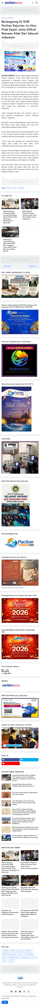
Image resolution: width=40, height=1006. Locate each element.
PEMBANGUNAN (14, 957)
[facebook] (11, 759)
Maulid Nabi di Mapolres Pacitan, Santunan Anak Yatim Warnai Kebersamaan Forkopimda (29, 215)
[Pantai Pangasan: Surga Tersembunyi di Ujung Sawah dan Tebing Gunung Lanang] (6, 838)
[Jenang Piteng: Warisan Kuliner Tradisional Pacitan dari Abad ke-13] (6, 786)
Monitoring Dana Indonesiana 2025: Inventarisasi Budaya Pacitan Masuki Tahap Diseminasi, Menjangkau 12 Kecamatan (10, 217)
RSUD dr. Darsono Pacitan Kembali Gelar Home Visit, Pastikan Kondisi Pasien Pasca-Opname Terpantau (10, 934)
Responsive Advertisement (20, 10)
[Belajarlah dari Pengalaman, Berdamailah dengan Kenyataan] (10, 903)
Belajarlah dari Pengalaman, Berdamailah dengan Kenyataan (10, 912)
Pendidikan (25, 957)
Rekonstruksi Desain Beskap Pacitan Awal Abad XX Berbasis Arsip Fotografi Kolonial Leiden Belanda (25, 829)
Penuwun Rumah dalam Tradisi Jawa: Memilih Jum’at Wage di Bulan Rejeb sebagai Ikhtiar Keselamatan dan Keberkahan (23, 820)
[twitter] (29, 759)
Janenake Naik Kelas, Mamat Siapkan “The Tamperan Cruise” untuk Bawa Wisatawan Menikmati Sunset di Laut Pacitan (24, 777)
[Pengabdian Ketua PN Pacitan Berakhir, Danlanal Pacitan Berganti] (29, 880)
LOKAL (13, 188)
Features (21, 950)
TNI (4, 961)
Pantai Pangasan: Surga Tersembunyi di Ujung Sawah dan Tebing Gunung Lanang (25, 836)
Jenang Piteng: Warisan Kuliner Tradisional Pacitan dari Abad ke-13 (23, 785)
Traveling (10, 961)
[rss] (28, 991)
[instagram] (24, 991)
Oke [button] (5, 1002)
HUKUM (29, 950)
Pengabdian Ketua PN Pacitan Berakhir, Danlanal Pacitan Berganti (29, 889)
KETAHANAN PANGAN (9, 954)
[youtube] (11, 763)
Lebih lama (32, 266)
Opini (4, 957)
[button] (2, 2)
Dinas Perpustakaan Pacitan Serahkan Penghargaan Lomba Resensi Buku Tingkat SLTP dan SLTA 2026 (29, 935)
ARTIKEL (5, 950)
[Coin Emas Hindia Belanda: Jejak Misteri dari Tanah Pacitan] (6, 795)
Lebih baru (7, 266)
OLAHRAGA (20, 188)
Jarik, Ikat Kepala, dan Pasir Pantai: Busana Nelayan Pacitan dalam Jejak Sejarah (23, 802)
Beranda (4, 18)
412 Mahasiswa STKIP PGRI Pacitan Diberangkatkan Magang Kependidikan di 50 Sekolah (29, 913)
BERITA (10, 18)
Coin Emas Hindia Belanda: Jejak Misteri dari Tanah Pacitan (24, 793)
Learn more (5, 998)
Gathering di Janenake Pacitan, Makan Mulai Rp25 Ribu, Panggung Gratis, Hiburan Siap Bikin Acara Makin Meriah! (10, 245)
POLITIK (34, 957)
